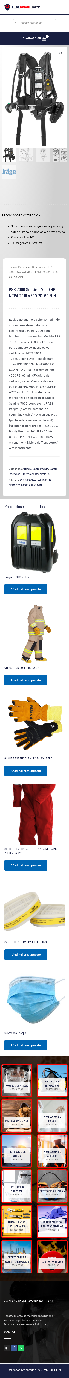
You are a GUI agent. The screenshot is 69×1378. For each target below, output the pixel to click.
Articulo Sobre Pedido (35, 468)
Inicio (12, 267)
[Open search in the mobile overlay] (34, 22)
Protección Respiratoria (32, 267)
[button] (61, 53)
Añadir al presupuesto (26, 589)
